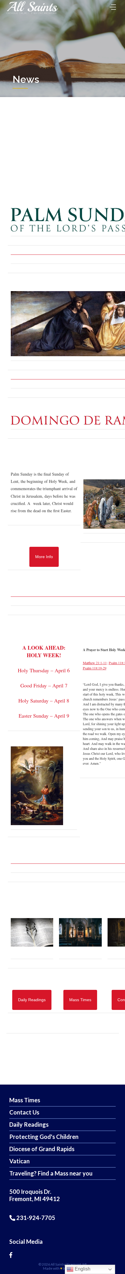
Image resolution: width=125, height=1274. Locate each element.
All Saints (58, 1264)
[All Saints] (32, 13)
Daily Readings (29, 1124)
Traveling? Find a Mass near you (50, 1173)
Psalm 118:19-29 (94, 668)
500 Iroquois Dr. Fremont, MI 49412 (34, 1195)
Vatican (19, 1161)
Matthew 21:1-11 (95, 662)
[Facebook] (10, 1254)
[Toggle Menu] (111, 5)
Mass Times (24, 1100)
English (82, 1268)
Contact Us (24, 1112)
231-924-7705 (35, 1217)
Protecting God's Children (43, 1136)
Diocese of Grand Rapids (41, 1149)
